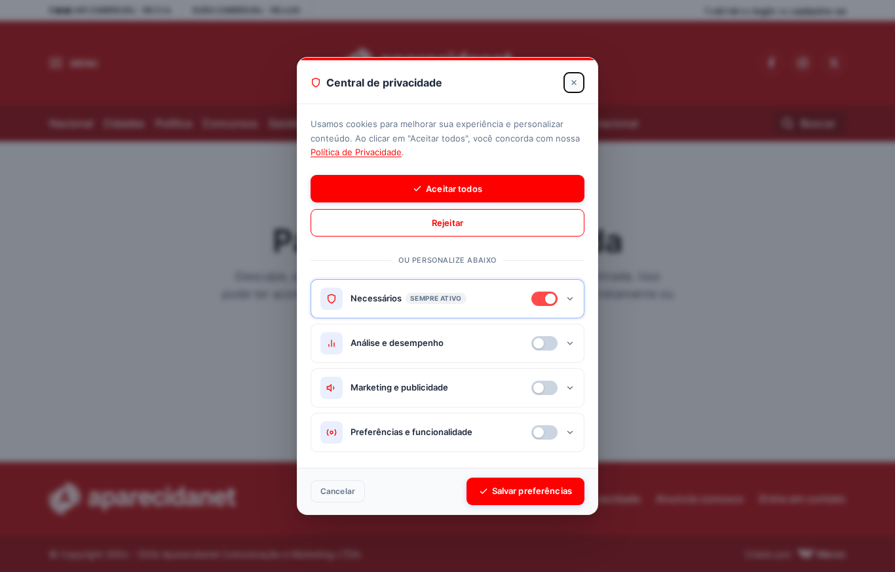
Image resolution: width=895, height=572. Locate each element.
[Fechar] (573, 82)
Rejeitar (447, 223)
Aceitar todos (454, 188)
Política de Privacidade (356, 152)
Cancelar (337, 491)
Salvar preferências (532, 491)
